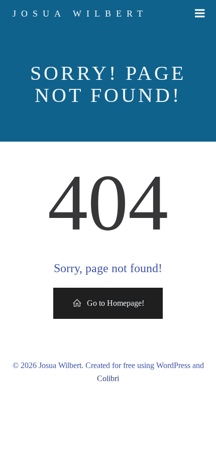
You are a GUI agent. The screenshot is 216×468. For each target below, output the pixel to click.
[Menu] (199, 13)
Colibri (108, 378)
